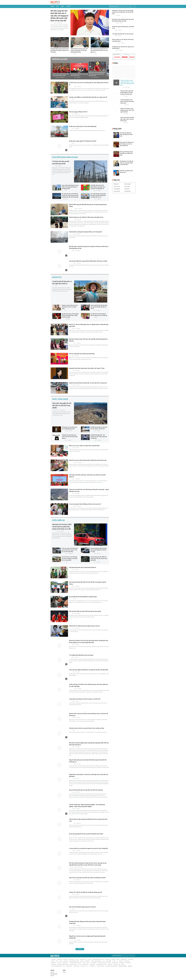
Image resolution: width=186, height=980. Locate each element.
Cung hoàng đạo (117, 188)
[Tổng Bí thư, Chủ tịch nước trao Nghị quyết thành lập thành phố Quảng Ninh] (59, 941)
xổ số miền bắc (128, 962)
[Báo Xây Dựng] (121, 166)
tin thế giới (89, 959)
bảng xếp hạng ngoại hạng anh (63, 964)
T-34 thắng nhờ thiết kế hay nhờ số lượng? (81, 655)
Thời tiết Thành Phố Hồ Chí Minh (75, 962)
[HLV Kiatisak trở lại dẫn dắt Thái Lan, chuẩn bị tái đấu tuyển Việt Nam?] (116, 163)
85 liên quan (79, 86)
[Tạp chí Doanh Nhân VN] (63, 190)
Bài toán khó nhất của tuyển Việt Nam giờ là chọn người (85, 611)
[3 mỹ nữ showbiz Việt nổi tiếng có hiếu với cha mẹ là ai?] (59, 509)
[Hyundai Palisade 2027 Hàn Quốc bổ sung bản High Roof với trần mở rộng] (85, 550)
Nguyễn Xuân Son (124, 959)
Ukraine (118, 959)
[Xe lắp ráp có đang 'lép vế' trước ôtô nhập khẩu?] (59, 131)
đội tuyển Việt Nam (100, 966)
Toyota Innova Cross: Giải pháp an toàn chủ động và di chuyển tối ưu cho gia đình (69, 558)
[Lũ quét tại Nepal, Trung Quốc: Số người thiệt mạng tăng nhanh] (116, 102)
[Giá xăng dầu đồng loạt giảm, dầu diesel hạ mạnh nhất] (116, 135)
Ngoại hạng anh (85, 964)
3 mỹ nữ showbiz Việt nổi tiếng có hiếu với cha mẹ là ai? (85, 504)
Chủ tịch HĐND (93, 962)
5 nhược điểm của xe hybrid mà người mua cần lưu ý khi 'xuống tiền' (88, 848)
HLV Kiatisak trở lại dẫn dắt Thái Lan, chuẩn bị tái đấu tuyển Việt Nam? (126, 163)
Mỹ (117, 961)
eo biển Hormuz (65, 962)
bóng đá (52, 961)
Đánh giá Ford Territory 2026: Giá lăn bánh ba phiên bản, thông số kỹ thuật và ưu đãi (62, 527)
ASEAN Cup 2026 (83, 959)
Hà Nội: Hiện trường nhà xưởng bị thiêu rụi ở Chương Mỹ (85, 232)
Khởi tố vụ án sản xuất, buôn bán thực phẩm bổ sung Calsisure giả (87, 460)
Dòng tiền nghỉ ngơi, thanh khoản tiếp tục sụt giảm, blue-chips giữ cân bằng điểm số (98, 187)
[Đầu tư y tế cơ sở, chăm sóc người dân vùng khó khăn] (59, 450)
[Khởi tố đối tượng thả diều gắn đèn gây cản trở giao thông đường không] (59, 209)
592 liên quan (78, 328)
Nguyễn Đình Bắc (69, 966)
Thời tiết (81, 961)
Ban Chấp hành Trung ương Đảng (111, 966)
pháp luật (121, 961)
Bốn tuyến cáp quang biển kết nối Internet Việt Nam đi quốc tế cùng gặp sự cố (99, 50)
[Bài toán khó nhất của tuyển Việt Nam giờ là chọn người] (59, 616)
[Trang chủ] (55, 2)
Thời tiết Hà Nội (115, 962)
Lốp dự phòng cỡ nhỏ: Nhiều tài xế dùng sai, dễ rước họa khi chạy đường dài (99, 558)
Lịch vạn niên (126, 186)
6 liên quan (78, 77)
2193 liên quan (78, 506)
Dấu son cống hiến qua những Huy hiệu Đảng (81, 353)
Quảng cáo (52, 975)
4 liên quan (79, 219)
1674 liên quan (61, 77)
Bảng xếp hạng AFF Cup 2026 (98, 959)
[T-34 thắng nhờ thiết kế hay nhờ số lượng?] (59, 660)
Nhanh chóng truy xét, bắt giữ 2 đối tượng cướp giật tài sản (86, 217)
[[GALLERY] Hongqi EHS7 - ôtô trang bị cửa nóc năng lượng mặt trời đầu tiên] (85, 437)
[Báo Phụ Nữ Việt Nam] (71, 688)
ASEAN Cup (113, 959)
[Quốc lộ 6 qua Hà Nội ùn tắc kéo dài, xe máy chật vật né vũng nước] (59, 388)
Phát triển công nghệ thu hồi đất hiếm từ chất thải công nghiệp (61, 406)
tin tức (57, 961)
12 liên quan (78, 628)
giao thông (53, 959)
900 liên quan (76, 355)
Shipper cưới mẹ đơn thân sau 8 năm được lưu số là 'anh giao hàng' (70, 307)
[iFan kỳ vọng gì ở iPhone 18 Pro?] (59, 117)
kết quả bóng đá (98, 961)
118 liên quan (78, 823)
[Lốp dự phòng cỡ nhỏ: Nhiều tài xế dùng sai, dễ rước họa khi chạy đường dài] (85, 559)
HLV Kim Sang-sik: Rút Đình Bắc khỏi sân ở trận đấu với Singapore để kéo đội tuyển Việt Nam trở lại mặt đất (59, 16)
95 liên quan (69, 440)
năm (64, 966)
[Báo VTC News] (71, 940)
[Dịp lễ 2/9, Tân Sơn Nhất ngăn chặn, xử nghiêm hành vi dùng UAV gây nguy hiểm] (59, 329)
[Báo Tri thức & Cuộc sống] (71, 263)
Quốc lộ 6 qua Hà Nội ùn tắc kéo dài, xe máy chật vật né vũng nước (88, 383)
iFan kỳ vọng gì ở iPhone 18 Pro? (78, 112)
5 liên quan (79, 940)
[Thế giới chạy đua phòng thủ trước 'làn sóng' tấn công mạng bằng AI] (56, 437)
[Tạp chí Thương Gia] (70, 250)
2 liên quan (98, 310)
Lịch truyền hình (117, 191)
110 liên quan (78, 717)
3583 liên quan (98, 190)
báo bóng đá (53, 964)
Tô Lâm (61, 961)
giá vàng (79, 964)
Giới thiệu (52, 972)
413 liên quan (77, 792)
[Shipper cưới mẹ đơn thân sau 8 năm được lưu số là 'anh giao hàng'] (56, 307)
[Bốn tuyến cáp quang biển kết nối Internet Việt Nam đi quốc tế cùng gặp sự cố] (100, 42)
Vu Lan (103, 961)
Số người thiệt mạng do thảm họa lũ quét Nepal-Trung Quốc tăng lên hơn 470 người (60, 50)
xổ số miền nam (72, 959)
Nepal (109, 962)
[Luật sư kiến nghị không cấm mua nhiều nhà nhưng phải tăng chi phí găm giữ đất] (56, 187)
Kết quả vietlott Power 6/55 (101, 964)
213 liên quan (77, 493)
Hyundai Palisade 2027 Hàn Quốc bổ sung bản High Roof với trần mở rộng (99, 550)
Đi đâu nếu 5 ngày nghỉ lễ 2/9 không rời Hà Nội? (82, 141)
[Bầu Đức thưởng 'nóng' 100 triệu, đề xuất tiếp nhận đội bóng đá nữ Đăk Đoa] (59, 344)
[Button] (134, 6)
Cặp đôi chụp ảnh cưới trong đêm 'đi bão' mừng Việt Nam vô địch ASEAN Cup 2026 (70, 315)
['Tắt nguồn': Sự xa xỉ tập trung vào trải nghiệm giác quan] (56, 429)
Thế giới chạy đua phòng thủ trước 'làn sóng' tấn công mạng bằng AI (69, 436)
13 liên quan (80, 208)
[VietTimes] (70, 493)
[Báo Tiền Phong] (52, 23)
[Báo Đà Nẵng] (54, 531)
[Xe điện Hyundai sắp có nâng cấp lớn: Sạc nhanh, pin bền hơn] (85, 429)
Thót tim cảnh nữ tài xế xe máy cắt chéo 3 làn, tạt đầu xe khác (86, 728)
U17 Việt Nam (107, 959)
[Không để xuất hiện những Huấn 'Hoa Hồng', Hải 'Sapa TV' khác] (59, 373)
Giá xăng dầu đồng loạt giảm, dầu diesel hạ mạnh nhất (126, 134)
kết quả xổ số (53, 962)
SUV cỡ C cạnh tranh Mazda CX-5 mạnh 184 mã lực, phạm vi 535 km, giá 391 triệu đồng (70, 550)
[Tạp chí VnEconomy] (92, 190)
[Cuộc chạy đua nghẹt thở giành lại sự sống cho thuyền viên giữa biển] (59, 675)
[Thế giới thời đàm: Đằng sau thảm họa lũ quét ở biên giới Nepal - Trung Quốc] (59, 926)
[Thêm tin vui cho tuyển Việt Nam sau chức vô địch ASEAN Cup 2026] (61, 68)
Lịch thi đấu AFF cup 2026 (102, 962)
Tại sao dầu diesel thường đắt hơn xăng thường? (83, 596)
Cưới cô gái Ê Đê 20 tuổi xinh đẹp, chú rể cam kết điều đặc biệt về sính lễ (99, 307)
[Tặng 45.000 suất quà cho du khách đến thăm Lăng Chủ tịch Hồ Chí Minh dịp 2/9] (59, 765)
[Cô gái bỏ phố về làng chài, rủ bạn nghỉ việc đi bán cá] (90, 291)
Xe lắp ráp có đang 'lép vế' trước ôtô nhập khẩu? (83, 126)
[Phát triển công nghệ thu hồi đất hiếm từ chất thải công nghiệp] (90, 413)
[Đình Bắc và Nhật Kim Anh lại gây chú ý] (116, 173)
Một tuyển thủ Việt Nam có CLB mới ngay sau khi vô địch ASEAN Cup (127, 144)
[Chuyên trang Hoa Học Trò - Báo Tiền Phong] (89, 77)
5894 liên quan (78, 879)
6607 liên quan (77, 613)
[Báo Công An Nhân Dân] (71, 86)
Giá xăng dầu (126, 188)
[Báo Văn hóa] (72, 77)
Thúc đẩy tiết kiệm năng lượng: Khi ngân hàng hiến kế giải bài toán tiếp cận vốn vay (98, 195)
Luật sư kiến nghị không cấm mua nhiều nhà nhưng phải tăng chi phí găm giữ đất (70, 187)
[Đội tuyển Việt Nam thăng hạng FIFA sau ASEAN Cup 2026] (116, 154)
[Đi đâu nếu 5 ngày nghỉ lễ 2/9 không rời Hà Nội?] (59, 146)
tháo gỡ (59, 962)
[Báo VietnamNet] (70, 99)
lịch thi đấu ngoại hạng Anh (56, 966)
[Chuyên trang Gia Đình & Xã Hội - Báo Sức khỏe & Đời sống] (63, 553)
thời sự (88, 962)
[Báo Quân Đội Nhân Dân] (71, 925)
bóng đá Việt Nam (73, 964)
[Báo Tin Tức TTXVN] (70, 355)
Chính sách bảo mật (54, 974)
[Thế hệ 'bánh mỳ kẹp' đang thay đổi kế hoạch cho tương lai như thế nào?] (59, 824)
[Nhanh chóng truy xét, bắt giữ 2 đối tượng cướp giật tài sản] (59, 222)
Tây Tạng (83, 962)
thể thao (122, 964)
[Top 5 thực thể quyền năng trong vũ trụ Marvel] (59, 912)
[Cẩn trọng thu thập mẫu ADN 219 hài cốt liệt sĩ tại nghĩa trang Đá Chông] (59, 587)
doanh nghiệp (108, 961)
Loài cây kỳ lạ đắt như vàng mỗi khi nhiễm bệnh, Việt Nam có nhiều (88, 261)
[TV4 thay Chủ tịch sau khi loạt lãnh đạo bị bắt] (90, 171)
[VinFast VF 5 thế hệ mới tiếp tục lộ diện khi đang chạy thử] (59, 897)
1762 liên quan (76, 128)
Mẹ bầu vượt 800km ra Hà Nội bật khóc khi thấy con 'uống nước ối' (88, 97)
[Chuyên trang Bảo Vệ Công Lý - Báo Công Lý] (54, 77)
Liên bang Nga (92, 964)
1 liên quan (79, 263)
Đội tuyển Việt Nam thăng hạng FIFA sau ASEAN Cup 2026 (126, 153)
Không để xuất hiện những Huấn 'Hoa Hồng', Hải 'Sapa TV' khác (87, 368)
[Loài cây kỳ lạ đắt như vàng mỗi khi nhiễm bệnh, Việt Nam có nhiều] (59, 266)
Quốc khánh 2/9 (93, 966)
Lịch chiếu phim (127, 191)
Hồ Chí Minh (110, 964)
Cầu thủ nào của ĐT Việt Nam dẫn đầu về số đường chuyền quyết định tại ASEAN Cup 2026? (97, 74)
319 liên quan (61, 531)
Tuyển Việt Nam (76, 966)
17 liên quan (79, 688)
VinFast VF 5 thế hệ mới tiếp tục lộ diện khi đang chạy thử (85, 892)
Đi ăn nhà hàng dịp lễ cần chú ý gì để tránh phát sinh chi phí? (86, 834)
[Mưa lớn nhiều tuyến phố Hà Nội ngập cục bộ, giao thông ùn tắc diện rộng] (116, 93)
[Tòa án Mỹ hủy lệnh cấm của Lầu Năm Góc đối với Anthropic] (59, 795)
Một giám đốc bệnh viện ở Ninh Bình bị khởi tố (82, 567)
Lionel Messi (66, 961)
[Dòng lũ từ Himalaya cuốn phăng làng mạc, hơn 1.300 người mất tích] (116, 111)
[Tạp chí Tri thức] (70, 128)
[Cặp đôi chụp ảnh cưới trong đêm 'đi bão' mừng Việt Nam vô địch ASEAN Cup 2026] (56, 316)
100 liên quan (80, 867)
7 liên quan (78, 808)
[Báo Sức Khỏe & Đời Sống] (70, 447)
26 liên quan (126, 122)
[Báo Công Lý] (121, 113)
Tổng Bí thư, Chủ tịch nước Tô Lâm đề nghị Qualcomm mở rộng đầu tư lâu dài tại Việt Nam (122, 12)
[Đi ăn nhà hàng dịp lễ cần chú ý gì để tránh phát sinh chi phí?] (59, 839)
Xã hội (92, 961)
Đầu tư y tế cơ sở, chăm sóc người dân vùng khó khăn (84, 445)
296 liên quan (78, 850)
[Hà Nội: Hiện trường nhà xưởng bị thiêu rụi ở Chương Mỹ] (59, 237)
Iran (87, 966)
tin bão (114, 961)
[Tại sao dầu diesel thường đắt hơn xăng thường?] (59, 602)
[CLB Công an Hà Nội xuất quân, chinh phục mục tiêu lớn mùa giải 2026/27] (59, 480)
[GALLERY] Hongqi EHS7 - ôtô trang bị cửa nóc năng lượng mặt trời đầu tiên (99, 436)
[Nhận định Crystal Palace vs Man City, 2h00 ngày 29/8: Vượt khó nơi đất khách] (59, 779)
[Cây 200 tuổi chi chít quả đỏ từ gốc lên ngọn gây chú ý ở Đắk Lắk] (85, 316)
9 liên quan (77, 701)
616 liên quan (77, 370)
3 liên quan (77, 447)
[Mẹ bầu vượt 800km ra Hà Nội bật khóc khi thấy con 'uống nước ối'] (59, 102)
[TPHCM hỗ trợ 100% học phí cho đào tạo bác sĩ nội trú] (59, 631)
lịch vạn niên (130, 959)
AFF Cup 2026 (126, 961)
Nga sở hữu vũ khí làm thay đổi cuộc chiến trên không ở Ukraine (87, 877)
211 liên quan (127, 87)
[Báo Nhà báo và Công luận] (71, 598)
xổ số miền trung (117, 964)
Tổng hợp (64, 972)
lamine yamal (83, 966)
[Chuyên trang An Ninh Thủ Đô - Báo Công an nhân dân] (70, 586)
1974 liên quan (77, 250)
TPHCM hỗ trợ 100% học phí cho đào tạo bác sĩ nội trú (84, 626)
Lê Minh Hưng (59, 959)
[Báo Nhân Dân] (124, 57)
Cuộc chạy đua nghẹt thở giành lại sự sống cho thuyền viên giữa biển (88, 670)
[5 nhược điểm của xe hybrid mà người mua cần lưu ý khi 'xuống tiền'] (59, 853)
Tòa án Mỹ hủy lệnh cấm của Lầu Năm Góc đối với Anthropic (86, 790)
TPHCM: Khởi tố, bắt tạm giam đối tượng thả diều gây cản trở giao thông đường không (79, 50)
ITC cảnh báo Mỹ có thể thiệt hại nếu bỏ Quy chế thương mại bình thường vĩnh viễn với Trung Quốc (70, 195)
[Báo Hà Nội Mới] (63, 562)
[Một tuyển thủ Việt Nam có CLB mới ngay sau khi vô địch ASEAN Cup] (116, 144)
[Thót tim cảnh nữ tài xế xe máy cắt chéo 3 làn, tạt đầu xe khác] (59, 733)
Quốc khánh (65, 959)
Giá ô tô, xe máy (117, 186)
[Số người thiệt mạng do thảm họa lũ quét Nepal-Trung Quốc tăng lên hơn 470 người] (60, 42)
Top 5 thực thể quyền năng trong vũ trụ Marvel (82, 907)
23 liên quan (79, 343)
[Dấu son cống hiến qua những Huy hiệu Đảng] (59, 358)
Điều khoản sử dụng (54, 973)
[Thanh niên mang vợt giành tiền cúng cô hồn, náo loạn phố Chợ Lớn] (116, 120)
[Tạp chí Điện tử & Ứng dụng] (92, 553)
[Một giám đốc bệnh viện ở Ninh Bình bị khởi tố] (59, 572)
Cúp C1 (77, 959)
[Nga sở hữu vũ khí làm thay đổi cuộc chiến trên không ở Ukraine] (59, 882)
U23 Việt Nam (87, 961)
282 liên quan (70, 553)
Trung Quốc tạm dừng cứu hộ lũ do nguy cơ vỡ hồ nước (84, 699)
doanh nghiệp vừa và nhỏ (74, 961)
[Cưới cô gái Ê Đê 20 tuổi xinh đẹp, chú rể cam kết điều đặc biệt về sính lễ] (85, 307)
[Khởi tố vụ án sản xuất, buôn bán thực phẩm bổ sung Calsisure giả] (59, 465)
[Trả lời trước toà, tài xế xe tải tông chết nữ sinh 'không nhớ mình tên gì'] (59, 87)
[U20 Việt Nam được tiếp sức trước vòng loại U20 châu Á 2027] (79, 68)
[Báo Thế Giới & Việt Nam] (70, 894)
